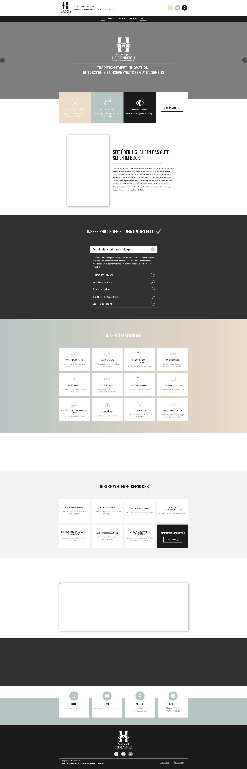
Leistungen (132, 18)
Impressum (164, 762)
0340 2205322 (172, 540)
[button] (2, 60)
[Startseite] (65, 7)
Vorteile (121, 18)
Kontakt (143, 18)
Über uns (111, 18)
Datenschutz (179, 762)
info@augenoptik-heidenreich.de (107, 708)
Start (103, 18)
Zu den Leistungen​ (170, 108)
